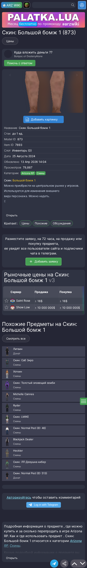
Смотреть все (15, 338)
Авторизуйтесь (19, 497)
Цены (10, 41)
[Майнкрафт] (26, 5)
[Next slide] (79, 75)
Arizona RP (28, 173)
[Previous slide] (8, 75)
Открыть (11, 215)
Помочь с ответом (19, 63)
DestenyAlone (34, 56)
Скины (41, 173)
